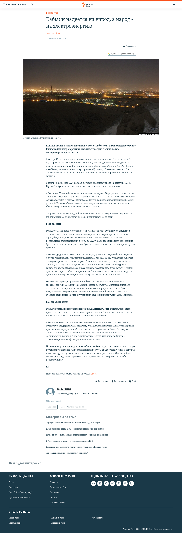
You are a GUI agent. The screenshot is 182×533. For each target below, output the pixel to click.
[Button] (129, 46)
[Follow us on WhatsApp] (118, 483)
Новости (54, 482)
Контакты (13, 487)
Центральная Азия (59, 487)
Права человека (57, 502)
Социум (53, 497)
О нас (11, 482)
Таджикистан (57, 518)
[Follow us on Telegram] (112, 483)
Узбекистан (97, 518)
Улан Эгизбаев (53, 33)
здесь (94, 374)
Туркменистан (58, 523)
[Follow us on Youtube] (93, 483)
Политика (54, 492)
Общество (52, 13)
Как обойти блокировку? (20, 492)
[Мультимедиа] (174, 4)
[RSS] (131, 483)
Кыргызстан (15, 523)
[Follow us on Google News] (125, 483)
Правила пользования (19, 497)
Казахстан (14, 518)
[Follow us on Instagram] (99, 483)
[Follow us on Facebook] (106, 483)
